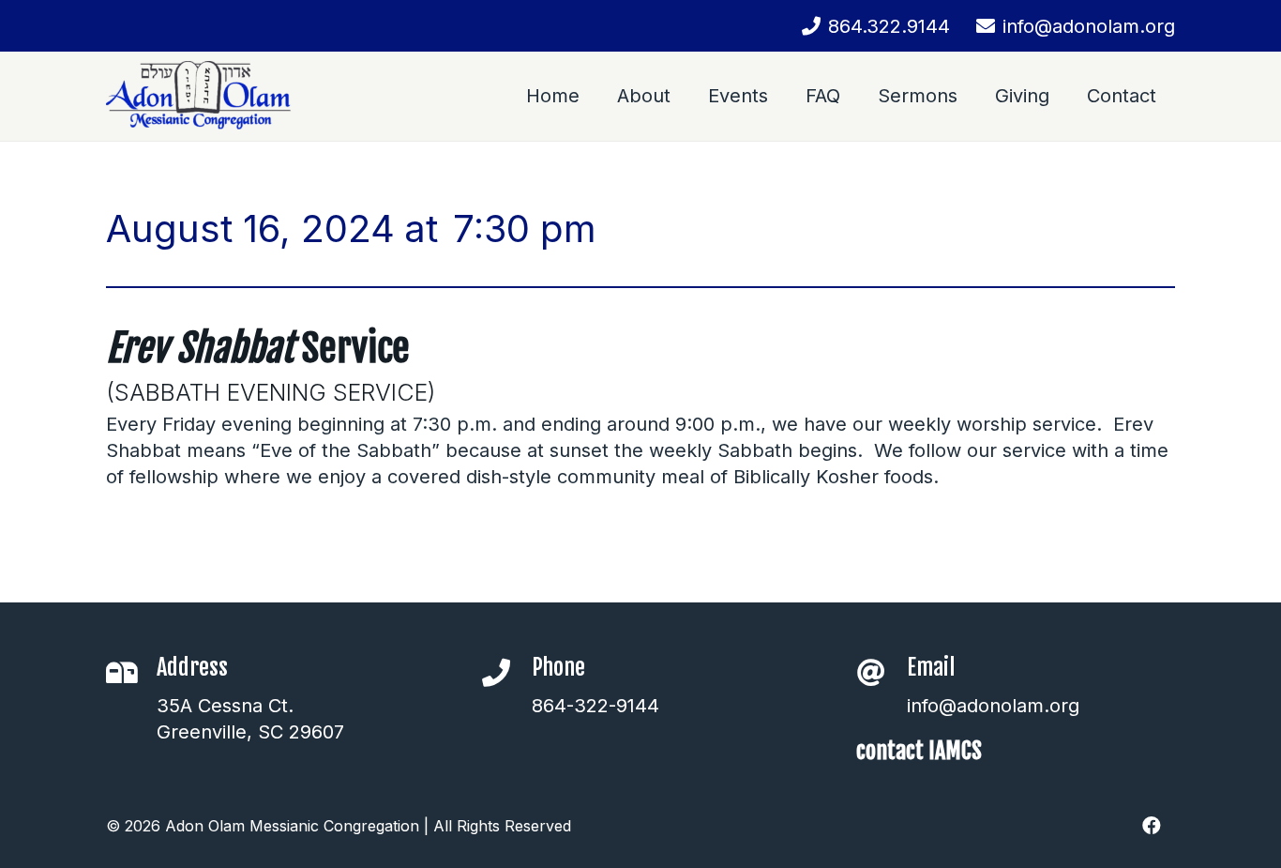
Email (931, 667)
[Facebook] (1151, 825)
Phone (558, 667)
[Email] (881, 673)
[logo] (199, 96)
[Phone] (506, 673)
